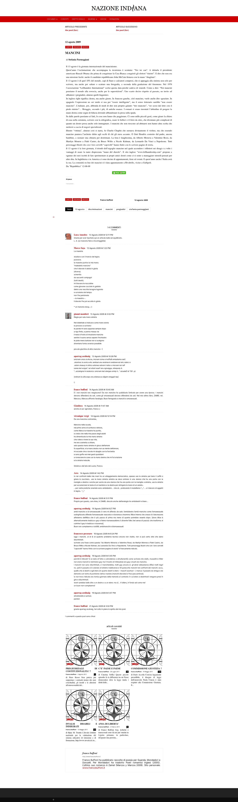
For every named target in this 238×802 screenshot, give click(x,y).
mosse (85, 47)
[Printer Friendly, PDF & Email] (119, 174)
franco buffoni (106, 200)
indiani (77, 47)
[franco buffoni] (74, 760)
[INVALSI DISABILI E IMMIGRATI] (81, 705)
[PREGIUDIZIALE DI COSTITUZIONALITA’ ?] (81, 650)
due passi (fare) (71, 30)
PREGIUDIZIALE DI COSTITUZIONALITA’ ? (81, 670)
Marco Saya (79, 248)
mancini (109, 209)
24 (94, 729)
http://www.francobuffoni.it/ (91, 756)
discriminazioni (95, 209)
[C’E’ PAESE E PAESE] (114, 650)
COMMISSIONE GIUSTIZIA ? (146, 668)
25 (127, 672)
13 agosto (80, 209)
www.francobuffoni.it (93, 767)
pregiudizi (120, 209)
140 (159, 672)
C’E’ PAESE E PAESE (109, 668)
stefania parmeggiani (139, 209)
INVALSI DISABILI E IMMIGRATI (81, 725)
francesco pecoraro (83, 533)
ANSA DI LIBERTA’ (108, 723)
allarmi (69, 664)
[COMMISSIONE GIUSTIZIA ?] (146, 650)
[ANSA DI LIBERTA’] (114, 705)
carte (68, 47)
